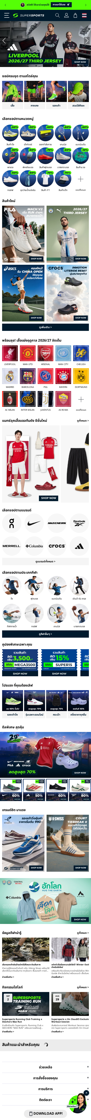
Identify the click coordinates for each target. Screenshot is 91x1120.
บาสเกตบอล (63, 167)
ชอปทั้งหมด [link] (80, 190)
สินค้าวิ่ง (10, 144)
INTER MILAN (27, 410)
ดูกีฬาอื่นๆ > (45, 634)
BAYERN (63, 387)
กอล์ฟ (10, 190)
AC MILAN (10, 410)
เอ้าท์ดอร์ (28, 144)
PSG (45, 387)
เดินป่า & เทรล (79, 599)
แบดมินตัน (81, 144)
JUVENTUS (45, 410)
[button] (5, 15)
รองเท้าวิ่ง (12, 715)
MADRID (10, 387)
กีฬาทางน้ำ (12, 626)
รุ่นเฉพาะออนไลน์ (34, 715)
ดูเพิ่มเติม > (45, 327)
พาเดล (10, 167)
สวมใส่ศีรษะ (78, 106)
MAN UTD (28, 364)
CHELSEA (81, 364)
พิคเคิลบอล (28, 167)
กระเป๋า (56, 715)
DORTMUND (81, 387)
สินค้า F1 (45, 190)
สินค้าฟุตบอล (45, 167)
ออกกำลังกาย (45, 144)
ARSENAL (45, 364)
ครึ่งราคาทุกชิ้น (78, 715)
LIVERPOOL (9, 364)
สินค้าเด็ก (63, 190)
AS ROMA (63, 410)
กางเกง (35, 106)
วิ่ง (12, 599)
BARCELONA (28, 387)
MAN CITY (63, 364)
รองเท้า (56, 106)
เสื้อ (12, 106)
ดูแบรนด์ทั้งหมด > (45, 561)
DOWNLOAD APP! (48, 1113)
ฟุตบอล (34, 599)
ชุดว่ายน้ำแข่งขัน (27, 190)
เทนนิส (63, 144)
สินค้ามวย (80, 167)
